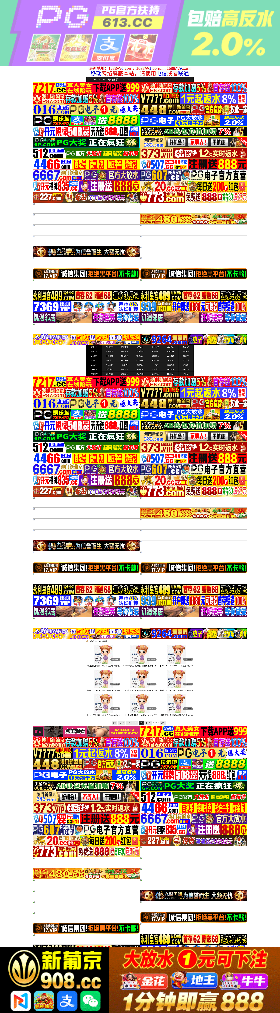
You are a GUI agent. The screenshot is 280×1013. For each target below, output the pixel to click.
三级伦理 (109, 351)
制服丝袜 (170, 351)
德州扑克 (140, 360)
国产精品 (109, 347)
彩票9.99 (155, 360)
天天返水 (185, 360)
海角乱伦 (170, 369)
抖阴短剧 (170, 374)
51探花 (140, 365)
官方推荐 (94, 360)
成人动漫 (185, 347)
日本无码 (140, 347)
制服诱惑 (185, 369)
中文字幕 (124, 351)
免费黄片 (140, 369)
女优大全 (170, 365)
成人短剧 (140, 374)
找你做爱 (140, 356)
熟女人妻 (124, 369)
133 (129, 723)
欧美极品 (170, 347)
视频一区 (94, 347)
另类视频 (185, 351)
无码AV (94, 365)
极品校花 (155, 374)
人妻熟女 (155, 351)
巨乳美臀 (140, 351)
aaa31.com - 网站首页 (106, 79)
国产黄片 (109, 369)
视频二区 (94, 351)
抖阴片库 (94, 369)
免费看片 (94, 374)
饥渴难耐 (124, 356)
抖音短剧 (109, 365)
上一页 (122, 723)
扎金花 (170, 360)
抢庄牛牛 (124, 360)
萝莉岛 (186, 365)
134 (135, 723)
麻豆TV (125, 365)
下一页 (148, 723)
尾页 (162, 723)
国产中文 (109, 374)
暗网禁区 (155, 369)
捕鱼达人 (109, 360)
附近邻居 (109, 356)
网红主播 (124, 347)
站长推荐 (94, 356)
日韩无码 (185, 374)
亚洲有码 (155, 347)
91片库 (155, 365)
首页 (114, 723)
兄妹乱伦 (124, 374)
